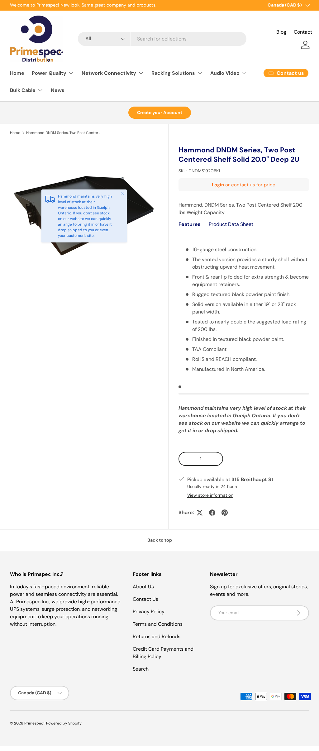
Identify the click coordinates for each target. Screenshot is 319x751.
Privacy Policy (148, 611)
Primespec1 (34, 723)
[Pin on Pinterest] (224, 512)
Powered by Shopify (64, 723)
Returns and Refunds (156, 636)
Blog (281, 32)
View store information (210, 495)
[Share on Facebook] (212, 512)
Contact (303, 32)
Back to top (159, 540)
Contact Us (145, 599)
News (57, 90)
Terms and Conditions (158, 624)
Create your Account (159, 112)
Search (141, 669)
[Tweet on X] (199, 512)
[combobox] (162, 39)
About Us (143, 586)
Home (17, 73)
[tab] (190, 225)
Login (218, 185)
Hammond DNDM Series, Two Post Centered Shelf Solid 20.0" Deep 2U (63, 133)
